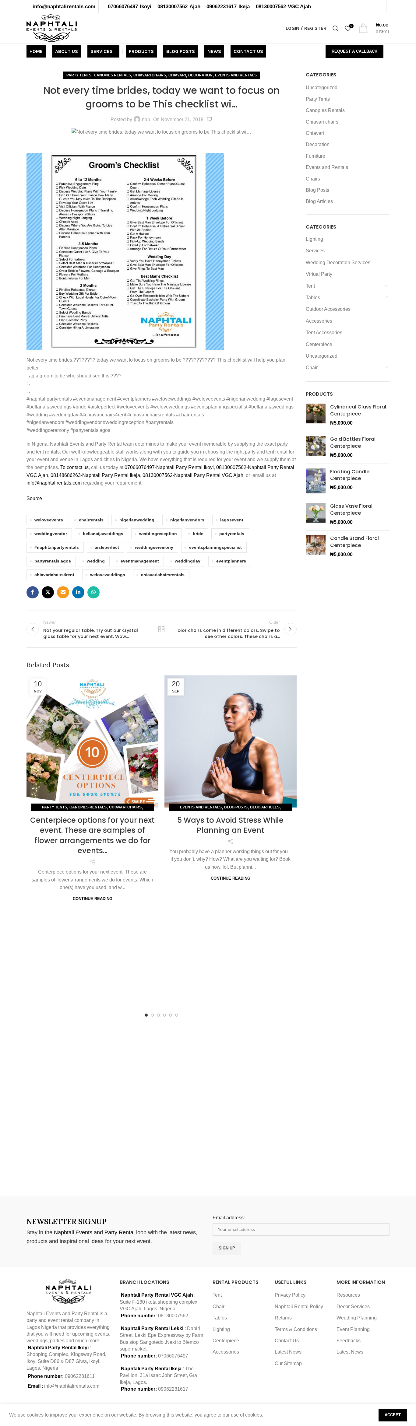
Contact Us (287, 1340)
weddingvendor (50, 533)
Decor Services (353, 1306)
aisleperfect (107, 547)
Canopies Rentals (112, 75)
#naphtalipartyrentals (56, 547)
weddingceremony (154, 547)
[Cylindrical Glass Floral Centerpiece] (316, 415)
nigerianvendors (187, 519)
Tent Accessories (324, 332)
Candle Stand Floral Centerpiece (354, 541)
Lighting (314, 239)
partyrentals (231, 533)
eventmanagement (140, 561)
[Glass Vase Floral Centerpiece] (316, 514)
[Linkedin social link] (78, 592)
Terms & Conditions (296, 1329)
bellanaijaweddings (103, 533)
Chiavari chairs (149, 75)
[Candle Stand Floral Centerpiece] (316, 546)
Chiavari (177, 75)
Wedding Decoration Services (338, 262)
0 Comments (209, 119)
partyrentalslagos (52, 561)
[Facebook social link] (32, 592)
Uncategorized (321, 87)
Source (34, 498)
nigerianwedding (136, 519)
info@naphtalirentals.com (64, 6)
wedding (96, 561)
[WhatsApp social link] (93, 592)
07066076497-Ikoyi (129, 6)
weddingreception (158, 533)
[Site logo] (51, 27)
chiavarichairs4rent (54, 574)
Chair (312, 367)
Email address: (229, 1217)
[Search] (336, 28)
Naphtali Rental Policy (299, 1306)
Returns (283, 1317)
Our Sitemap (288, 1363)
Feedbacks (349, 1340)
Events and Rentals (236, 75)
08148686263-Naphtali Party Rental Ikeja (95, 475)
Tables (313, 297)
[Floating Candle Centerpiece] (316, 481)
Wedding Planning (357, 1317)
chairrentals (91, 519)
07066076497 (173, 1355)
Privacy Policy (290, 1295)
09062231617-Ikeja (228, 6)
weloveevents (48, 519)
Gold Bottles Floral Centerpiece (352, 442)
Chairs (313, 178)
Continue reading (92, 898)
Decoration (200, 75)
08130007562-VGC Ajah (283, 6)
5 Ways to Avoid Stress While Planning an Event (230, 825)
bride (198, 533)
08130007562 (173, 1315)
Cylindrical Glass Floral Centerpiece (358, 410)
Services (315, 250)
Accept (393, 1415)
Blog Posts (236, 807)
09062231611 (80, 1376)
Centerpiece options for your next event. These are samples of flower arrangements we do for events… (92, 835)
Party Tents (78, 75)
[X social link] (48, 592)
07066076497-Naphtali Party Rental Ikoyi (169, 467)
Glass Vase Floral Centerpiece (351, 509)
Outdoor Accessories (328, 309)
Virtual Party (319, 274)
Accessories (319, 321)
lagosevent (231, 519)
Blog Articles (265, 807)
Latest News (288, 1351)
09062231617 (173, 1389)
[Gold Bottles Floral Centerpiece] (316, 447)
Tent (310, 286)
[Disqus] (161, 1105)
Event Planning (353, 1329)
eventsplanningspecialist (215, 547)
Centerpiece (319, 344)
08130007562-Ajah (178, 6)
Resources (348, 1295)
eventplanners (231, 561)
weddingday (187, 561)
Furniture (315, 156)
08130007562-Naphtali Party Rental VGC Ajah (193, 475)
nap (146, 119)
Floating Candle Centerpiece (349, 475)
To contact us (74, 467)
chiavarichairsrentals (163, 574)
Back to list (161, 629)
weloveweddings (107, 574)
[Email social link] (63, 592)
